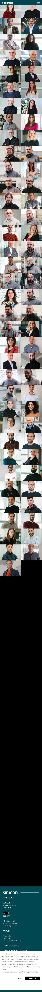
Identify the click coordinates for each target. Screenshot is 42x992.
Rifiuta (20, 978)
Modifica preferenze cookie (11, 946)
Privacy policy (7, 936)
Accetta (32, 978)
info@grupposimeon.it (13, 926)
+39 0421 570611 (10, 921)
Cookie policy (7, 938)
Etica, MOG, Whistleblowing (12, 941)
